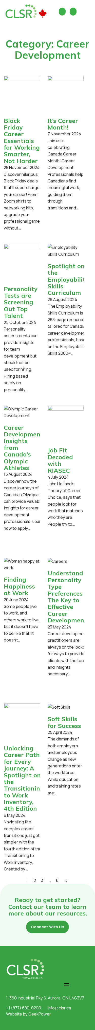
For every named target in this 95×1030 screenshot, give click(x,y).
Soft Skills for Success (64, 722)
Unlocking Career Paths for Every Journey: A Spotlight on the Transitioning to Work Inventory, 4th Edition (24, 778)
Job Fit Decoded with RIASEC (60, 460)
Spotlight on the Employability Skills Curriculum (68, 279)
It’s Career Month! (63, 124)
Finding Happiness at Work (19, 586)
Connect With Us (47, 926)
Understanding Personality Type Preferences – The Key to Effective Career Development (70, 596)
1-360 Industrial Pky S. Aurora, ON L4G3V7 (45, 998)
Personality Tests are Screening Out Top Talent (20, 302)
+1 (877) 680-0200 (23, 1008)
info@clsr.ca (59, 1008)
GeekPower (39, 1014)
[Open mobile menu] (66, 985)
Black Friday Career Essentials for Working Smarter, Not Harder (22, 141)
